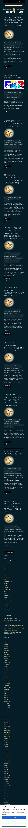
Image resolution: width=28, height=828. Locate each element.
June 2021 (6, 767)
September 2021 (7, 761)
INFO (21, 43)
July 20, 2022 (7, 468)
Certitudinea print (7, 142)
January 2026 (6, 654)
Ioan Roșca (15, 147)
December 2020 (7, 779)
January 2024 (6, 703)
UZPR (5, 533)
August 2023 (6, 714)
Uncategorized (7, 610)
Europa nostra (17, 43)
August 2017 (6, 800)
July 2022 (5, 740)
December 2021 (7, 755)
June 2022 (6, 742)
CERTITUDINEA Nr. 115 (19, 258)
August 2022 (6, 738)
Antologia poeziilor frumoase (8, 527)
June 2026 (6, 644)
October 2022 (6, 734)
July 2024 (5, 691)
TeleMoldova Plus (20, 531)
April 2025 (6, 673)
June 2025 (6, 668)
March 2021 (6, 773)
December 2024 (7, 681)
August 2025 (6, 664)
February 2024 (7, 701)
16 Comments (13, 144)
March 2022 (6, 748)
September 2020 (7, 785)
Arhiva (20, 42)
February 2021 (7, 775)
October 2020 (6, 783)
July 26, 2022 (7, 92)
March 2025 (6, 675)
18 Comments (7, 200)
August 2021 (6, 763)
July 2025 (5, 666)
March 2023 (6, 724)
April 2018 (6, 798)
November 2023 (7, 707)
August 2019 (6, 792)
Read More (7, 65)
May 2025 (6, 670)
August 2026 (6, 640)
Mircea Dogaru (12, 475)
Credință (12, 311)
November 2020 (7, 781)
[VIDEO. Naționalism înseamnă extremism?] (14, 80)
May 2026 (6, 646)
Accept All (14, 817)
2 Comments (7, 256)
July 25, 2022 (7, 140)
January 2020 (6, 789)
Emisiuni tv (6, 94)
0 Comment (16, 45)
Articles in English (7, 571)
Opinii (5, 45)
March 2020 (6, 787)
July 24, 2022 (7, 252)
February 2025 (7, 677)
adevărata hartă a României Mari (9, 473)
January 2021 (6, 777)
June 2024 (6, 693)
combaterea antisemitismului (8, 147)
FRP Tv (5, 97)
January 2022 (6, 753)
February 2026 (7, 652)
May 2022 (6, 744)
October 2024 (6, 685)
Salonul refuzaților (8, 601)
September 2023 (7, 711)
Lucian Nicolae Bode (7, 261)
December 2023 (7, 705)
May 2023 (6, 720)
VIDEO (5, 612)
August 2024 (6, 689)
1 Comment (21, 94)
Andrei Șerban (6, 370)
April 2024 (6, 697)
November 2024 (7, 683)
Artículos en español (8, 573)
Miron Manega (13, 42)
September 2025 (7, 662)
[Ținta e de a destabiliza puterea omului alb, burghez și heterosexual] (9, 353)
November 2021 (7, 757)
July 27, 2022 (7, 42)
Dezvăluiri (13, 43)
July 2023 (5, 716)
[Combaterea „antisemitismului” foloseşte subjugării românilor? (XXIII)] (9, 129)
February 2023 (7, 726)
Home (16, 14)
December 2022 (7, 730)
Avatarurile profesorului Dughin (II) (11, 618)
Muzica (5, 597)
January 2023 (6, 728)
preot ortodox (20, 316)
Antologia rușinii (7, 562)
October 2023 (6, 709)
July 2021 (5, 765)
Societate (10, 94)
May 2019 (6, 794)
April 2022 (6, 746)
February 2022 (7, 750)
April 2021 (6, 771)
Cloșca (5, 316)
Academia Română (14, 256)
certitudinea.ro (12, 47)
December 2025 (7, 656)
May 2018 (6, 796)
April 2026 (6, 648)
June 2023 (6, 718)
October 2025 (6, 660)
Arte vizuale (18, 527)
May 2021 (6, 769)
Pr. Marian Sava (14, 316)
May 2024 (6, 695)
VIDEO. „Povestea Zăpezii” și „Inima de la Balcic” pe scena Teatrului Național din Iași (13, 506)
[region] (14, 816)
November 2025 (7, 658)
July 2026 (5, 642)
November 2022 (7, 732)
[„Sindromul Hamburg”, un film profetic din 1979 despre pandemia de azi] (9, 30)
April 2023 (6, 722)
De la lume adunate (7, 43)
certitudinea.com (6, 47)
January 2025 (6, 679)
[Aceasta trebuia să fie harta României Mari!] (9, 456)
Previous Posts (9, 552)
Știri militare (6, 605)
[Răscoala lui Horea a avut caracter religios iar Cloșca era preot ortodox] (9, 298)
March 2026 (6, 650)
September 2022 (7, 736)
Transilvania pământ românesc (9, 426)
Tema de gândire (9, 45)
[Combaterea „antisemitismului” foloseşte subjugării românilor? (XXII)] (9, 185)
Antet (5, 558)
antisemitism (6, 146)
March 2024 (6, 699)
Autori (5, 575)
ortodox (21, 47)
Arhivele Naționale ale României (9, 258)
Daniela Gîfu (19, 95)
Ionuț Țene (17, 47)
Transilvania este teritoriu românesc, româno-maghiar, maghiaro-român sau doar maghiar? (13, 400)
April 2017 (6, 802)
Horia (8, 316)
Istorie (12, 254)
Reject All (14, 825)
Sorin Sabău (17, 97)
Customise (14, 821)
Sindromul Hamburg (7, 49)
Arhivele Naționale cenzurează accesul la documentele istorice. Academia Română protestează (13, 233)
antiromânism (20, 144)
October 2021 (6, 759)
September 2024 (7, 687)
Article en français (7, 569)
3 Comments (12, 529)
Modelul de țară (7, 595)
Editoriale (6, 585)
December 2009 (7, 804)
